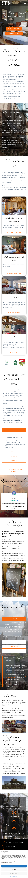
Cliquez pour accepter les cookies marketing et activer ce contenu (14, 728)
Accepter (14, 866)
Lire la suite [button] (11, 510)
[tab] (14, 432)
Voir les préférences (14, 873)
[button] (26, 852)
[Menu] (25, 3)
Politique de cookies (13, 876)
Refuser (14, 869)
